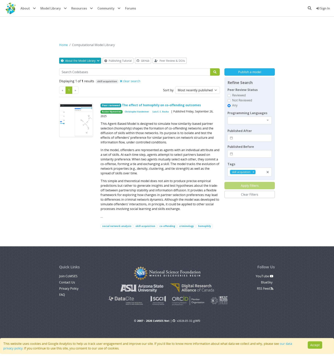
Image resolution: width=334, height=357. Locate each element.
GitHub (144, 60)
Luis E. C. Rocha (161, 111)
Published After (239, 131)
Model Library (50, 8)
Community (106, 8)
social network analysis (116, 226)
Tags (231, 164)
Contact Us (67, 282)
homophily (204, 226)
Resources (79, 8)
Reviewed (239, 95)
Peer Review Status (242, 90)
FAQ (62, 295)
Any (235, 105)
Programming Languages (247, 113)
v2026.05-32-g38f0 (188, 321)
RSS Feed (264, 288)
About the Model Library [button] (80, 60)
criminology (186, 226)
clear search (131, 81)
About (25, 8)
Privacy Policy (68, 288)
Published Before (240, 147)
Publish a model (249, 72)
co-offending (167, 226)
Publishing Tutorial (120, 60)
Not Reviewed (242, 100)
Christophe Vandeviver (137, 111)
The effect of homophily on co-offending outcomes (161, 105)
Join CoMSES (68, 276)
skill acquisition (145, 226)
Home (63, 45)
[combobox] (249, 120)
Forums (130, 8)
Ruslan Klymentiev (111, 111)
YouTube (263, 276)
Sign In (324, 8)
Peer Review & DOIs (172, 60)
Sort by (168, 90)
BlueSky (267, 282)
